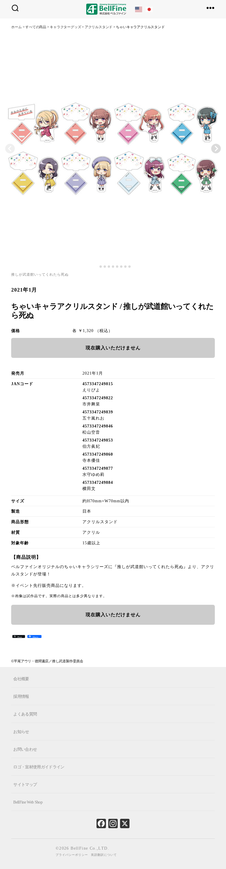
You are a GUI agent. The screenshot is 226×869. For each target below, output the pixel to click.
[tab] (96, 266)
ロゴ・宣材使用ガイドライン (38, 767)
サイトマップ (25, 784)
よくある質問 (25, 714)
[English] (139, 9)
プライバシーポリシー (72, 854)
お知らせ (21, 732)
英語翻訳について (104, 854)
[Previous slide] (10, 149)
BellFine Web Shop (27, 802)
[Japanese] (149, 9)
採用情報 (21, 696)
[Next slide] (216, 149)
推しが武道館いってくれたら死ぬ (40, 274)
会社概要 (21, 679)
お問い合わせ (25, 749)
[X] (125, 824)
